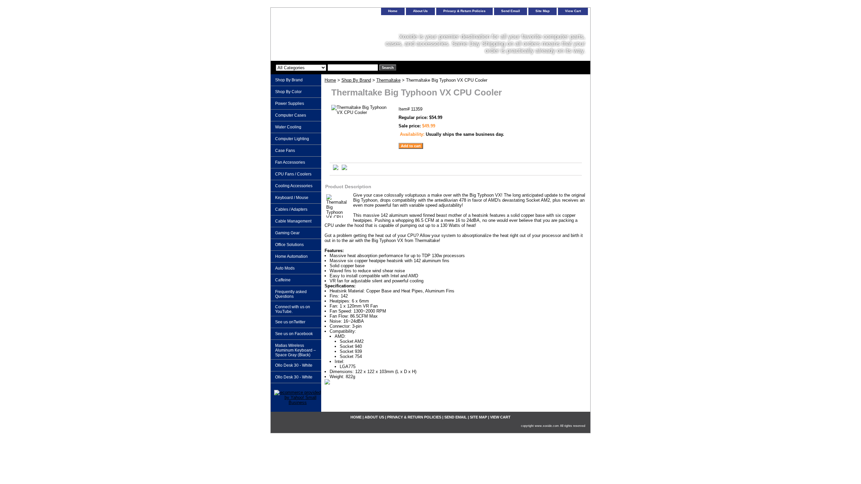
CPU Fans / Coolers (293, 174)
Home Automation (291, 256)
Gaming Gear (287, 233)
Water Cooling (288, 127)
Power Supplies (289, 103)
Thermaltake (388, 80)
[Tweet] (335, 168)
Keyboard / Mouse (291, 197)
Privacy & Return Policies (464, 11)
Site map (542, 11)
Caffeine (283, 280)
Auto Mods (285, 268)
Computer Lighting (292, 138)
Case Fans (285, 150)
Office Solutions (289, 244)
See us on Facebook (294, 333)
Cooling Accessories (293, 186)
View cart (573, 11)
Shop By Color (288, 91)
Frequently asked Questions (291, 294)
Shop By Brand (356, 80)
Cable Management (293, 221)
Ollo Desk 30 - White (293, 365)
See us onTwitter (290, 322)
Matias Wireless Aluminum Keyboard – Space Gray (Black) (295, 350)
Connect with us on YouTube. (292, 309)
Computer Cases (290, 115)
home (393, 11)
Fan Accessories (290, 162)
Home (330, 80)
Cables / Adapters (291, 209)
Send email (510, 11)
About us (420, 11)
